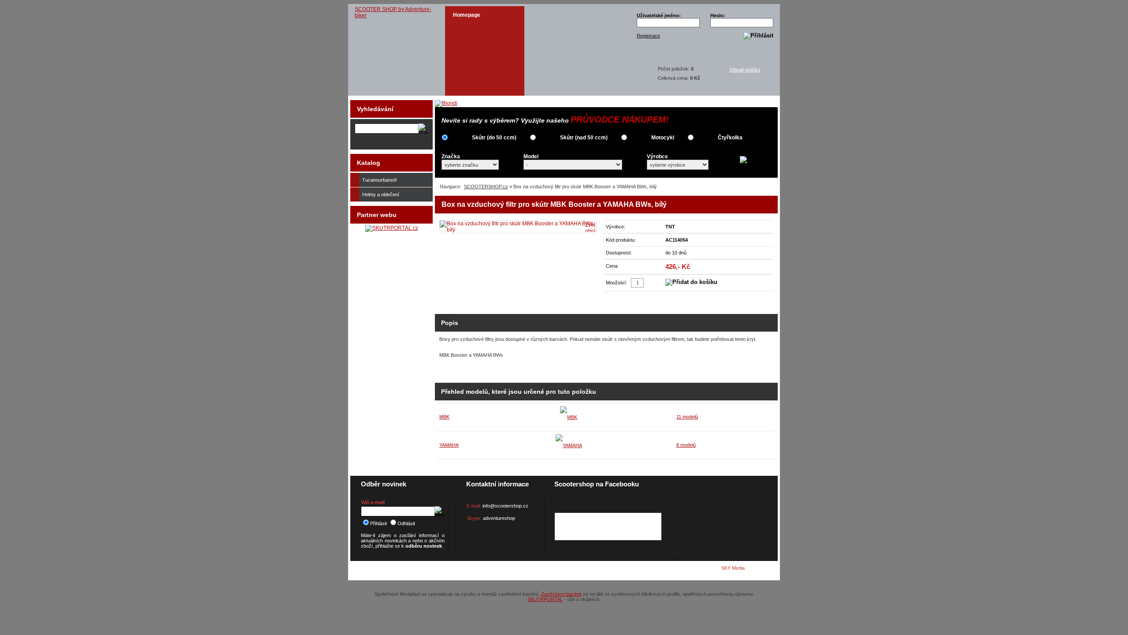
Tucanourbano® (379, 180)
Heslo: (717, 15)
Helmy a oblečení (380, 194)
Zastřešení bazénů (561, 594)
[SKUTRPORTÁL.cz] (391, 228)
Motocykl (662, 137)
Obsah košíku (745, 69)
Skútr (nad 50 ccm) (584, 137)
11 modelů (687, 416)
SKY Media (733, 568)
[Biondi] (446, 103)
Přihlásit (378, 523)
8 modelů (686, 445)
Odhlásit (406, 523)
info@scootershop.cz (505, 505)
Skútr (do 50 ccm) (494, 137)
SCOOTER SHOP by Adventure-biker (393, 12)
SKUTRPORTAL (545, 599)
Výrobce (657, 156)
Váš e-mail (373, 502)
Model (530, 156)
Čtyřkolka (730, 137)
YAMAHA (449, 445)
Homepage (466, 15)
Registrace (648, 35)
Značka (451, 156)
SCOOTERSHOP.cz (486, 186)
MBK (444, 416)
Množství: (616, 282)
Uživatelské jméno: (659, 15)
